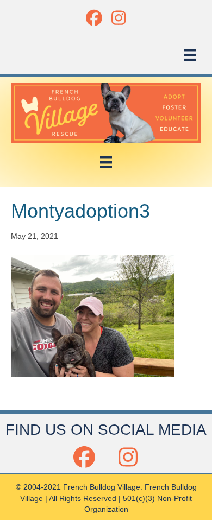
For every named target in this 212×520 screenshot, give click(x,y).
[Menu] (189, 55)
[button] (94, 17)
